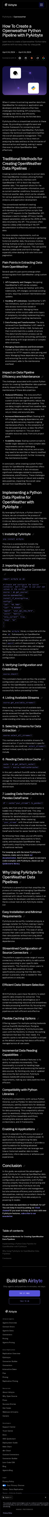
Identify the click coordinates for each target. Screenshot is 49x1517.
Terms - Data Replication (12, 1489)
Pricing (5, 1339)
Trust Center (7, 1431)
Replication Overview (11, 1353)
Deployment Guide (9, 1443)
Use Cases (6, 1408)
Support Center (8, 1427)
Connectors (7, 1335)
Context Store (8, 1327)
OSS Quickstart (9, 1439)
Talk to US (24, 1301)
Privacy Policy (8, 1481)
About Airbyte (8, 1392)
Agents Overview (9, 1323)
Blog (4, 1466)
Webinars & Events (10, 1412)
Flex (4, 1373)
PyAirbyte (6, 1357)
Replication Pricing (10, 1381)
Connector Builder (9, 1361)
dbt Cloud (6, 1451)
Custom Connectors (10, 1455)
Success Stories (9, 1404)
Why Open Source (9, 1396)
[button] (41, 5)
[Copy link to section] (29, 168)
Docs (4, 1435)
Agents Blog (7, 1470)
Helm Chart (7, 1447)
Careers (5, 1416)
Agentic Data (8, 1331)
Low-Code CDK (8, 1462)
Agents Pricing (8, 1342)
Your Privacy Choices (15, 1485)
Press (4, 1400)
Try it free (24, 1293)
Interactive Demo (9, 1369)
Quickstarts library (11, 864)
